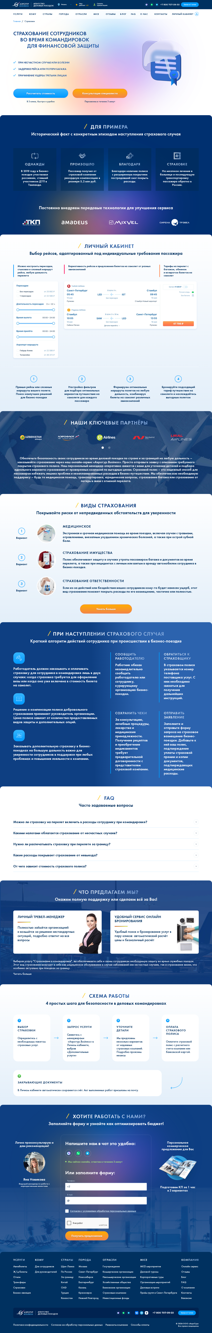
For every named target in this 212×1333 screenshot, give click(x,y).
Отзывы (111, 14)
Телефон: (71, 1181)
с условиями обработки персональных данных (103, 1211)
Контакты (160, 14)
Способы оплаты (140, 1324)
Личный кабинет (183, 14)
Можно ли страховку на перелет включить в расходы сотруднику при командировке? (80, 822)
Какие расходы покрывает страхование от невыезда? (55, 855)
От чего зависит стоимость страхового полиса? (50, 866)
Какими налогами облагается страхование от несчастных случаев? (65, 833)
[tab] (103, 447)
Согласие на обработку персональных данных (77, 1324)
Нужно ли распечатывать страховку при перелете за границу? (61, 844)
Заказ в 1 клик (190, 4)
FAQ (133, 14)
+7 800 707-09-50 (170, 4)
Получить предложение (86, 1236)
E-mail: (70, 1195)
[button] (19, 14)
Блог (123, 14)
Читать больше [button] (22, 974)
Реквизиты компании (117, 1324)
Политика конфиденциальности (30, 1324)
